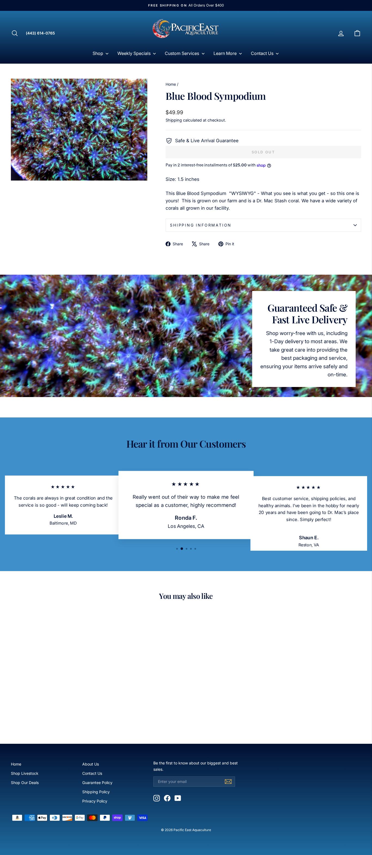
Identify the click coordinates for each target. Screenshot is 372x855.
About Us (90, 764)
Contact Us (92, 773)
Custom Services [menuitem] (182, 53)
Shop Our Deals (25, 782)
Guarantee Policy (97, 782)
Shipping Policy (96, 791)
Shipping (174, 120)
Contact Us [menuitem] (262, 53)
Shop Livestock (24, 773)
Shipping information (200, 225)
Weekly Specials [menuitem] (134, 53)
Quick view (52, 691)
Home (171, 84)
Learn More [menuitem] (225, 53)
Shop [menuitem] (98, 53)
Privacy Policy (94, 801)
